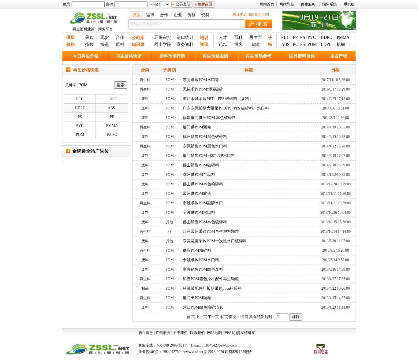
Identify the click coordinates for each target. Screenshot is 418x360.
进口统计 (185, 37)
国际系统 (329, 4)
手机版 (349, 4)
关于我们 (180, 333)
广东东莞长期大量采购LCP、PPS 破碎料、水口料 (226, 108)
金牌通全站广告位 (90, 151)
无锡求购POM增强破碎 (203, 89)
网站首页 (266, 4)
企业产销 (338, 56)
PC (295, 44)
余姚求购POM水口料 (201, 260)
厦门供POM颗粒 (197, 127)
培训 (204, 37)
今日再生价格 (86, 56)
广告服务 (163, 333)
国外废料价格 (302, 56)
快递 (104, 44)
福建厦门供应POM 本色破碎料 (209, 117)
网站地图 (214, 333)
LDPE (326, 44)
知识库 (138, 44)
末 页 (224, 317)
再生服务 (308, 4)
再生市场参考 (258, 56)
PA (302, 37)
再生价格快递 (129, 56)
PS (302, 44)
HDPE (326, 37)
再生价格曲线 (215, 56)
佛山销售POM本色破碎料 (205, 222)
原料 (120, 44)
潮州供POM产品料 (199, 174)
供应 (136, 15)
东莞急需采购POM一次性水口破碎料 (215, 241)
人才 (223, 37)
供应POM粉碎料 (197, 250)
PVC (312, 37)
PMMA (343, 37)
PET (285, 37)
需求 (150, 15)
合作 (164, 15)
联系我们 (197, 333)
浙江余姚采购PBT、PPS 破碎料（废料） (218, 98)
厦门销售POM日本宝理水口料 (209, 155)
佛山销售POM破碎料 (201, 165)
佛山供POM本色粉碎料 (203, 184)
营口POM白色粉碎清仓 (203, 307)
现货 (104, 37)
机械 (341, 44)
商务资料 (185, 44)
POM (312, 44)
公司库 (138, 37)
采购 (89, 37)
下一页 (213, 317)
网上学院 (162, 44)
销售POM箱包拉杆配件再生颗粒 (211, 278)
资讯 (204, 44)
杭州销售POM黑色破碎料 (205, 136)
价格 (191, 15)
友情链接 (248, 333)
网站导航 (286, 4)
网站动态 (231, 333)
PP (295, 37)
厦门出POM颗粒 (197, 297)
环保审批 (162, 37)
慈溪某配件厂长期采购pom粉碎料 (212, 288)
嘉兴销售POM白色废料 (203, 269)
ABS (285, 44)
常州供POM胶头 (197, 193)
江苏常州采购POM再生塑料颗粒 (211, 231)
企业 (178, 15)
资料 (205, 15)
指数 (89, 44)
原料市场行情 (172, 56)
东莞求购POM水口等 (201, 79)
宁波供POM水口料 (199, 212)
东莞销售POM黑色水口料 (205, 146)
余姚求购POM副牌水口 (203, 203)
